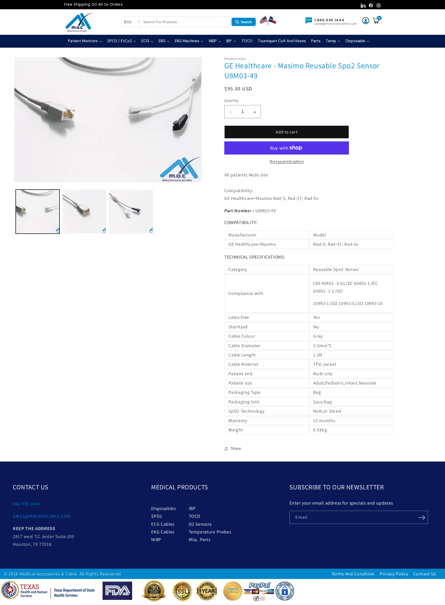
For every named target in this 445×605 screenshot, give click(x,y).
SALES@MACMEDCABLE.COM (41, 516)
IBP (192, 508)
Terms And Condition (353, 574)
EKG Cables (162, 532)
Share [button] (236, 447)
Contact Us (424, 574)
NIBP (156, 539)
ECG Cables (162, 524)
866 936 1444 (26, 504)
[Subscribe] (421, 517)
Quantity (231, 100)
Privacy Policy (394, 574)
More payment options (287, 161)
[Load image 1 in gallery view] (37, 211)
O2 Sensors (200, 524)
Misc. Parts (199, 539)
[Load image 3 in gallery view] (131, 211)
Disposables (163, 508)
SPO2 (156, 516)
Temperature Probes (210, 532)
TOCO (195, 516)
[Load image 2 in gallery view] (84, 211)
